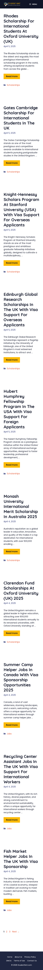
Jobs (9, 733)
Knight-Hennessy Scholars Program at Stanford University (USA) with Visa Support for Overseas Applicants (21, 209)
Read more (12, 76)
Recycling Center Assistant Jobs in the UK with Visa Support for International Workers (21, 769)
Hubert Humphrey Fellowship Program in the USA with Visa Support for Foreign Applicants (19, 409)
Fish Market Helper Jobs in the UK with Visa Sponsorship (21, 859)
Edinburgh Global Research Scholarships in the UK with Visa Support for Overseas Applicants (21, 309)
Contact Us (32, 960)
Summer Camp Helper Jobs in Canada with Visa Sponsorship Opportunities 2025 (21, 677)
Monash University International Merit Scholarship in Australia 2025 (21, 506)
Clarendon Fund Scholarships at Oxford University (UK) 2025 (21, 590)
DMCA (8, 960)
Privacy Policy (30, 957)
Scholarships (13, 85)
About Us (18, 957)
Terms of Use (19, 960)
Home (9, 957)
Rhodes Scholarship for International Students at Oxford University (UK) (21, 28)
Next (15, 931)
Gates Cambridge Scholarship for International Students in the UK (21, 118)
